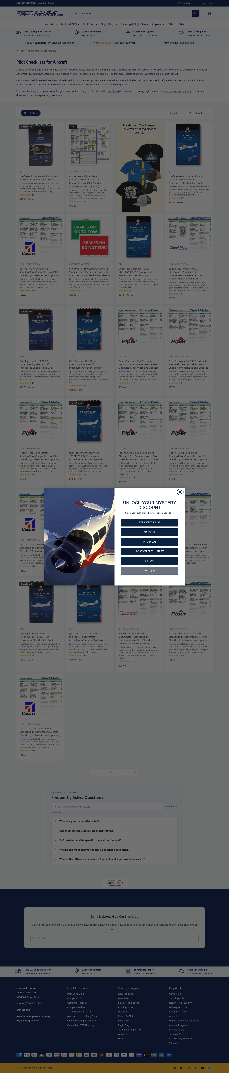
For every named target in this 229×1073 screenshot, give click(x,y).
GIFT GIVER (150, 561)
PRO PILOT (149, 541)
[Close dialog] (180, 492)
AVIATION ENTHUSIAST (150, 551)
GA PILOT (149, 532)
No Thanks (149, 570)
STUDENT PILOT (150, 522)
